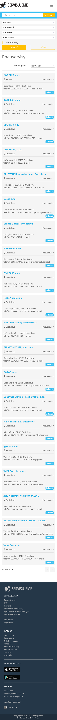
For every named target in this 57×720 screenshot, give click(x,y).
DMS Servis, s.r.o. (12, 149)
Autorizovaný (7, 42)
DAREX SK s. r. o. (12, 100)
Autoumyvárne (10, 649)
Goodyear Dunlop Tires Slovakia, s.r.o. (24, 396)
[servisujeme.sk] (28, 5)
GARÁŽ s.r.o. (10, 372)
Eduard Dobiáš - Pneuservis (18, 223)
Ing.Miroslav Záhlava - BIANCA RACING (24, 520)
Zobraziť (49, 92)
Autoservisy (9, 635)
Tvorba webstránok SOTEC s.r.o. (28, 718)
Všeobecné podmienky (13, 608)
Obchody (8, 655)
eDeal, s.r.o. (9, 198)
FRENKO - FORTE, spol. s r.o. (18, 347)
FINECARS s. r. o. (12, 273)
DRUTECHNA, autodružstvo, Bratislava (24, 174)
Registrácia (8, 622)
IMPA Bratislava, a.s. (14, 471)
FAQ (6, 603)
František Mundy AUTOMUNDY (20, 322)
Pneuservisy (48, 79)
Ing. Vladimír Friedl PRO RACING (21, 495)
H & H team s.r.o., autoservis (19, 421)
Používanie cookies (12, 614)
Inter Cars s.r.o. (11, 545)
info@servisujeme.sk (12, 702)
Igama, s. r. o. (10, 446)
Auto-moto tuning (11, 646)
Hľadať (49, 15)
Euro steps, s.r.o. (12, 248)
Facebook (13, 707)
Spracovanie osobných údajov (16, 611)
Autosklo (7, 644)
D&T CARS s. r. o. (12, 75)
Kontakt (7, 606)
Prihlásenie (8, 619)
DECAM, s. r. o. (11, 124)
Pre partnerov (10, 600)
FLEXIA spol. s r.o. (13, 297)
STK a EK (7, 652)
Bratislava (10, 79)
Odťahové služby (11, 641)
